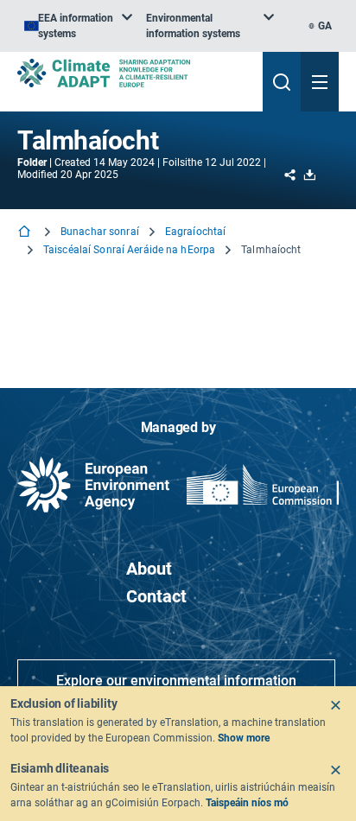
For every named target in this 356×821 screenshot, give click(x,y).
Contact (156, 596)
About (149, 568)
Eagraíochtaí (195, 232)
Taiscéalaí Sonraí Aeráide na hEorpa (129, 250)
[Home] (26, 233)
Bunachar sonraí (99, 232)
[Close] (335, 705)
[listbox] (78, 26)
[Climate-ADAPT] (133, 73)
